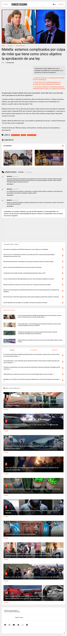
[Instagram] (9, 624)
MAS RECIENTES (9, 310)
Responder (10, 184)
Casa (3, 45)
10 (7, 593)
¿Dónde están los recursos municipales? (20, 534)
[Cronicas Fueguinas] (19, 5)
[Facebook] (5, 624)
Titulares (10, 45)
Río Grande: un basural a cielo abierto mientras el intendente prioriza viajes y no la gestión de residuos (49, 88)
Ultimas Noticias (20, 45)
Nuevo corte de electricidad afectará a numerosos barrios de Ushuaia (32, 577)
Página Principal (19, 617)
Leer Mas (6, 409)
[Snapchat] (23, 624)
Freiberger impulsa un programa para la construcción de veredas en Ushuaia (17, 161)
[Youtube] (14, 624)
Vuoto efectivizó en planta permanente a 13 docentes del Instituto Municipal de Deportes (47, 83)
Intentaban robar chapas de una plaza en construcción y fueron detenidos (48, 161)
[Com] (27, 624)
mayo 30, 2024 (15, 176)
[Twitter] (18, 624)
